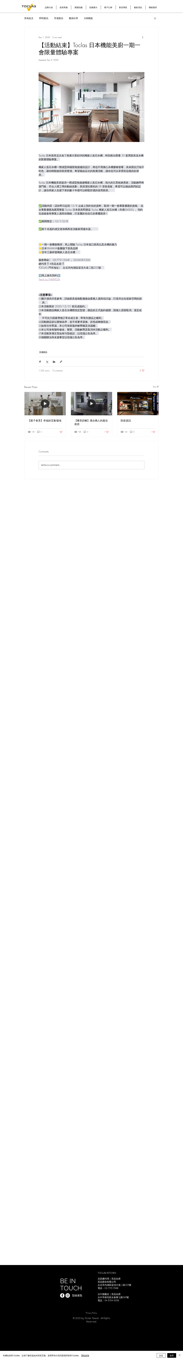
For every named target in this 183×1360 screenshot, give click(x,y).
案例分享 (73, 18)
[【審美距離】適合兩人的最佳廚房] (91, 403)
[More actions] (142, 37)
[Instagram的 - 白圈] (67, 1295)
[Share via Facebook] (40, 361)
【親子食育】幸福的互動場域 (44, 420)
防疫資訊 (126, 420)
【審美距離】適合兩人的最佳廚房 (91, 422)
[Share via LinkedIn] (54, 361)
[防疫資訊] (138, 403)
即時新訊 (43, 18)
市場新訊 (58, 18)
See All (156, 386)
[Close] (179, 1355)
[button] (155, 18)
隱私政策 (85, 1355)
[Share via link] (61, 361)
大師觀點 (88, 18)
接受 (172, 1355)
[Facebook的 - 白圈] (62, 1295)
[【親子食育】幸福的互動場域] (45, 403)
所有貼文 (28, 18)
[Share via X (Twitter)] (47, 361)
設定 (161, 1355)
